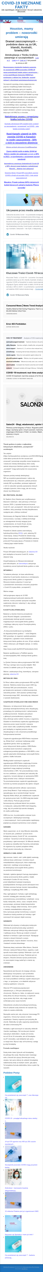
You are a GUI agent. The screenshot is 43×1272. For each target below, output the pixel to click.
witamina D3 (33, 552)
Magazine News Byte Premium (31, 1267)
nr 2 (15, 60)
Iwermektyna (23, 563)
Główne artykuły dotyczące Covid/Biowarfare (21, 147)
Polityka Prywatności (8, 1267)
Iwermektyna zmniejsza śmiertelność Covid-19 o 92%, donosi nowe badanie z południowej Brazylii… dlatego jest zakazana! (21, 166)
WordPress (24, 1269)
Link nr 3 (23, 60)
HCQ (20, 533)
